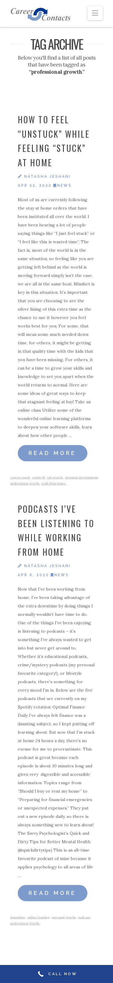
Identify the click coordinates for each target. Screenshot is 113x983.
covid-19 (38, 477)
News (64, 185)
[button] (95, 13)
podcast (84, 917)
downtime (17, 917)
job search (55, 477)
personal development (81, 477)
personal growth (64, 917)
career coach (20, 477)
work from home (53, 483)
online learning (38, 917)
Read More (53, 453)
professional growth (24, 483)
